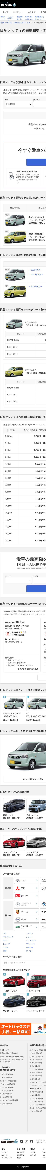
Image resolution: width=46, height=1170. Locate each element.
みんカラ (33, 1155)
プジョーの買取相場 (36, 1101)
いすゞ (5, 933)
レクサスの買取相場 (36, 1056)
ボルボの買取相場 (36, 1111)
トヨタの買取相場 (36, 1053)
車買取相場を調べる (10, 18)
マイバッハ (30, 944)
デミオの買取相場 (6, 1103)
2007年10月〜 (37, 275)
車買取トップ (4, 1050)
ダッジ (5, 940)
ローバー (29, 947)
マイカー (33, 1152)
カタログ (31, 12)
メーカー (8, 576)
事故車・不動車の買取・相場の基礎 (12, 1056)
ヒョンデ (6, 944)
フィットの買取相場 (6, 1087)
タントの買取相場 (6, 1094)
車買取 (19, 1158)
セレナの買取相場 (6, 1097)
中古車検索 (20, 1152)
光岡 (5, 951)
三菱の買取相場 (35, 1079)
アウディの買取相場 (36, 1092)
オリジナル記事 (6, 1158)
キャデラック (8, 937)
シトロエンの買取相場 (37, 1105)
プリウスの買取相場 (6, 1074)
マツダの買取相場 (36, 1072)
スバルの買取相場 (36, 1076)
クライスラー (31, 940)
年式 (6, 100)
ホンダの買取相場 (36, 1059)
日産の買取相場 (35, 1066)
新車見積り (20, 1155)
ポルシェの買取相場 (36, 1098)
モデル (35, 576)
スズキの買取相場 (36, 1063)
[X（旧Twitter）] (27, 1141)
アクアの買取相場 (6, 1077)
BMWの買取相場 (35, 1088)
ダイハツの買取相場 (36, 1069)
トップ (5, 12)
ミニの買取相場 (35, 1095)
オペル (5, 947)
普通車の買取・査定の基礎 (9, 1053)
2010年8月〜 (36, 270)
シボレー (29, 937)
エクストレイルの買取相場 (9, 1100)
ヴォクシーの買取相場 (7, 1084)
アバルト (29, 951)
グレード (36, 100)
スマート (29, 933)
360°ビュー (18, 12)
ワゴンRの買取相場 (6, 1090)
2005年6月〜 (36, 287)
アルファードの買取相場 (8, 1081)
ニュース (4, 1155)
